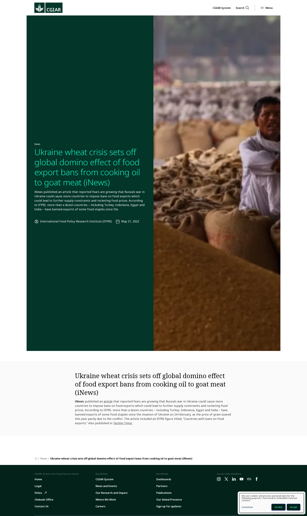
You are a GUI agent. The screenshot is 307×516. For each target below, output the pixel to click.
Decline (278, 507)
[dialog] (271, 503)
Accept (293, 507)
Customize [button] (247, 507)
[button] (221, 8)
